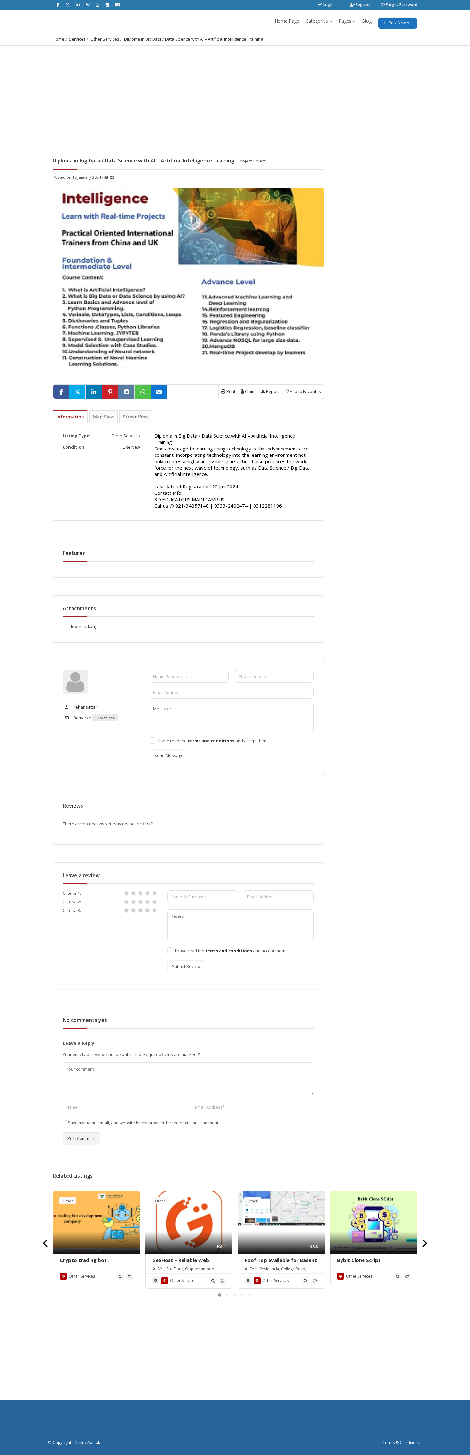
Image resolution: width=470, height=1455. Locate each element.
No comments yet (85, 1019)
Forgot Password (401, 4)
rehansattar (85, 707)
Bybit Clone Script (359, 1260)
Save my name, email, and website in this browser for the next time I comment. (143, 1123)
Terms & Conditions (401, 1442)
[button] (219, 1295)
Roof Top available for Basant (281, 1260)
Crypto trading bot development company (87, 1263)
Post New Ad (400, 23)
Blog (367, 21)
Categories (317, 21)
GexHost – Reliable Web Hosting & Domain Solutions (186, 1263)
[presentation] (46, 1243)
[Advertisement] (235, 93)
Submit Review (186, 966)
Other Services (104, 39)
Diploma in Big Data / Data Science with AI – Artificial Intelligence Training (193, 39)
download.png (83, 626)
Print (230, 391)
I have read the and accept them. (213, 740)
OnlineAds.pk (87, 1442)
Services (77, 39)
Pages (345, 21)
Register (363, 4)
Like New (131, 447)
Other (68, 1200)
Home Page (287, 21)
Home (58, 39)
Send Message (169, 755)
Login (327, 4)
